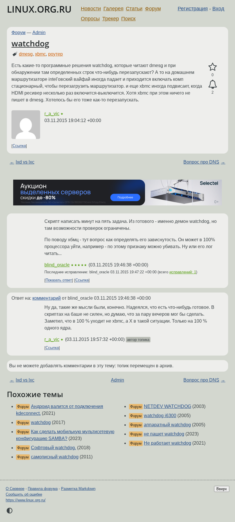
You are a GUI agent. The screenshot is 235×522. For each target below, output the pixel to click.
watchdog (30, 43)
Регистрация (193, 8)
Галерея (113, 8)
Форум (153, 8)
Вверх (221, 489)
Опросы (90, 18)
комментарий (46, 298)
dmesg (26, 54)
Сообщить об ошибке (24, 494)
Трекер (110, 18)
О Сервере (15, 488)
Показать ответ (59, 280)
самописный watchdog (55, 456)
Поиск (128, 18)
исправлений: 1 (182, 272)
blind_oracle (57, 264)
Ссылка (19, 146)
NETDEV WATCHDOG (167, 406)
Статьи (134, 8)
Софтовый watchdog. (53, 447)
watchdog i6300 (160, 415)
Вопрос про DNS (201, 162)
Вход (218, 8)
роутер (55, 54)
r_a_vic (51, 113)
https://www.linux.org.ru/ (26, 500)
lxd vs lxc (25, 162)
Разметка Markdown (78, 488)
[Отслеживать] (212, 84)
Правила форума (43, 488)
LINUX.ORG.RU (39, 9)
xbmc (40, 54)
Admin (39, 32)
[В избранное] (212, 67)
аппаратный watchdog (167, 424)
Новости (91, 8)
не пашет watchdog (164, 433)
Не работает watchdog (167, 443)
